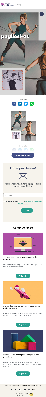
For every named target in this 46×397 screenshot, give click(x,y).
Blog (19, 5)
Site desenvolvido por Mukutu (22, 394)
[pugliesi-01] (20, 104)
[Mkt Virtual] (8, 4)
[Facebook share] (14, 104)
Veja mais (23, 276)
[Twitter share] (26, 104)
